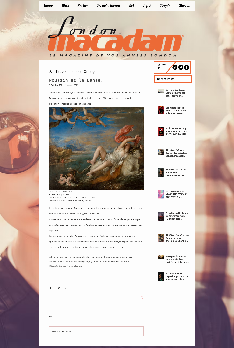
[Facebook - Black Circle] (186, 67)
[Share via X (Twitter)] (58, 287)
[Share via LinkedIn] (66, 287)
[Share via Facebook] (50, 287)
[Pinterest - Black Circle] (174, 67)
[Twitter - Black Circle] (180, 67)
